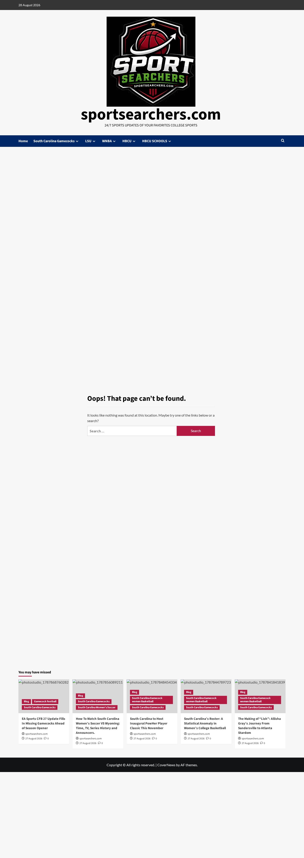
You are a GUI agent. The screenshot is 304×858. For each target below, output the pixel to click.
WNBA (107, 141)
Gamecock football (45, 701)
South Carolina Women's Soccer (97, 707)
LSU (88, 141)
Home (23, 141)
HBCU (127, 141)
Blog (26, 701)
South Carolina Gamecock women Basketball (147, 700)
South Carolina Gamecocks (54, 141)
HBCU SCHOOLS (154, 141)
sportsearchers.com (151, 114)
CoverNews (166, 765)
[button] (283, 141)
